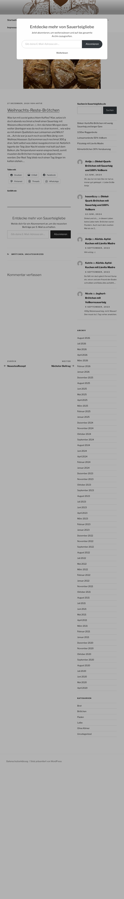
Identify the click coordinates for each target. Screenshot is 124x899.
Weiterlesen (62, 52)
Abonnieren (92, 44)
